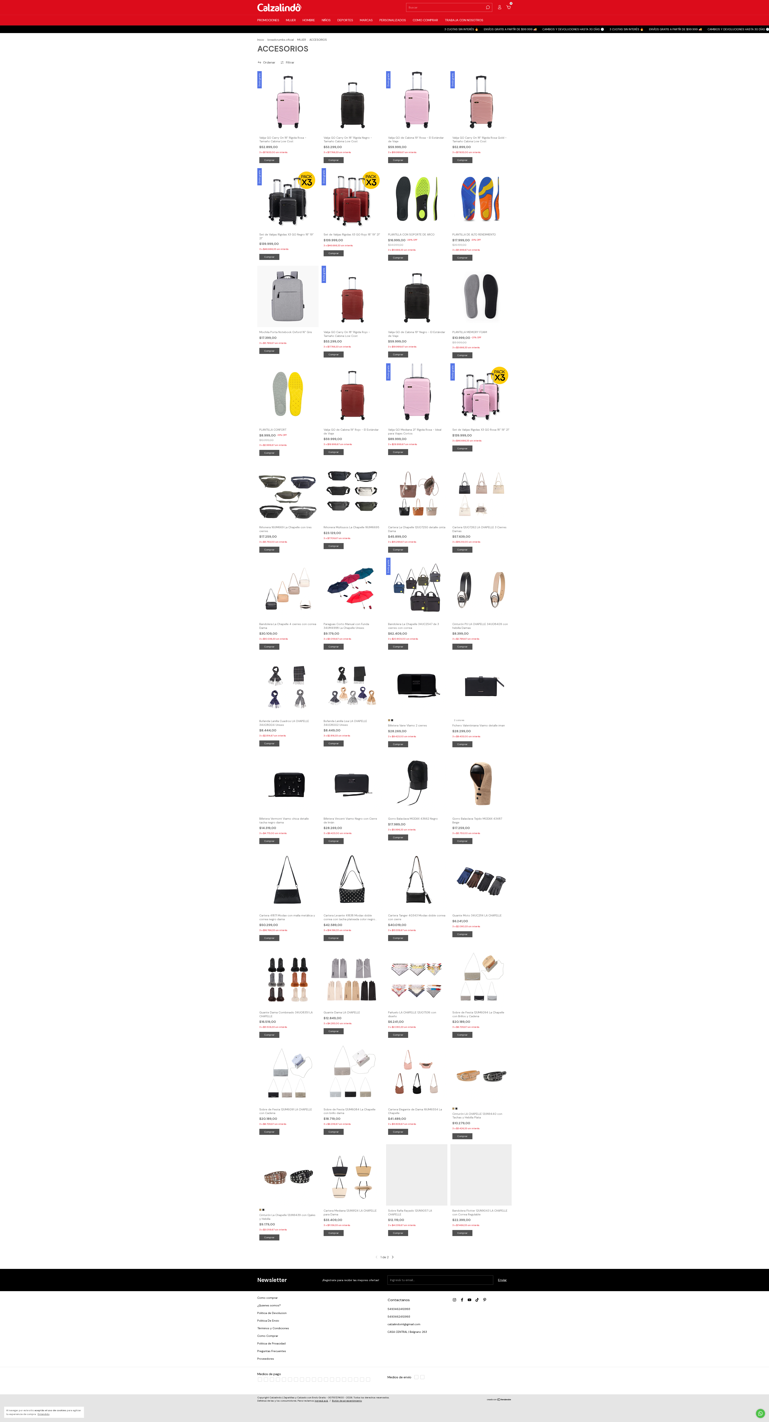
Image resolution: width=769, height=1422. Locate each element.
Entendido (43, 1414)
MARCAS (366, 20)
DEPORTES (345, 20)
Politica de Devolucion (272, 1313)
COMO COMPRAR (425, 20)
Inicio (260, 39)
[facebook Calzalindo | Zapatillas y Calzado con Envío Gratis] (462, 1300)
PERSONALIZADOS (392, 20)
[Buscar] (487, 7)
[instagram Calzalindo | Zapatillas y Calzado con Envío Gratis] (454, 1300)
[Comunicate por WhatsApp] (760, 1413)
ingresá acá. (321, 1407)
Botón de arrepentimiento (347, 1407)
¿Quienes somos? (269, 1305)
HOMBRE (309, 20)
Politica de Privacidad (271, 1343)
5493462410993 (399, 1309)
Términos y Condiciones (273, 1328)
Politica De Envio (268, 1320)
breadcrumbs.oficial (281, 39)
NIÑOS (326, 20)
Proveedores (265, 1358)
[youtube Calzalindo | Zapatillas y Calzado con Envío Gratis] (469, 1300)
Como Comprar (267, 1336)
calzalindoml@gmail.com (404, 1324)
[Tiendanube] (499, 1406)
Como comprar (267, 1298)
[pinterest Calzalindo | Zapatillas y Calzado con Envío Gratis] (485, 1300)
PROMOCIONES (268, 20)
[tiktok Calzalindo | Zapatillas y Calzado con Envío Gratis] (477, 1300)
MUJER (291, 20)
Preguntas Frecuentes (271, 1351)
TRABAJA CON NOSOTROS (464, 20)
